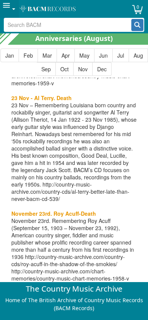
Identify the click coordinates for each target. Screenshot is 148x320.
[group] (74, 62)
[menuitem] (9, 9)
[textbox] (68, 24)
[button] (137, 25)
